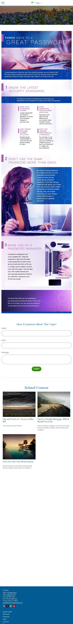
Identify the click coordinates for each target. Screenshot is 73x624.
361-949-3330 (11, 594)
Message (5, 352)
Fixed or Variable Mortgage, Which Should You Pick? (53, 420)
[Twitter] (7, 606)
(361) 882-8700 (12, 592)
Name (3, 328)
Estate (4, 619)
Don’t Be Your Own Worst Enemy (18, 461)
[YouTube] (14, 606)
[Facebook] (4, 606)
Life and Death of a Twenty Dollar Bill (18, 420)
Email (3, 340)
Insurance (6, 621)
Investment (6, 616)
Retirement (6, 614)
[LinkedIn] (10, 606)
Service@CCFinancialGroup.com (13, 603)
